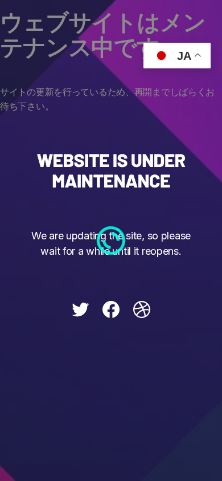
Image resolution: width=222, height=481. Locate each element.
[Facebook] (111, 309)
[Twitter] (80, 309)
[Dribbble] (141, 309)
